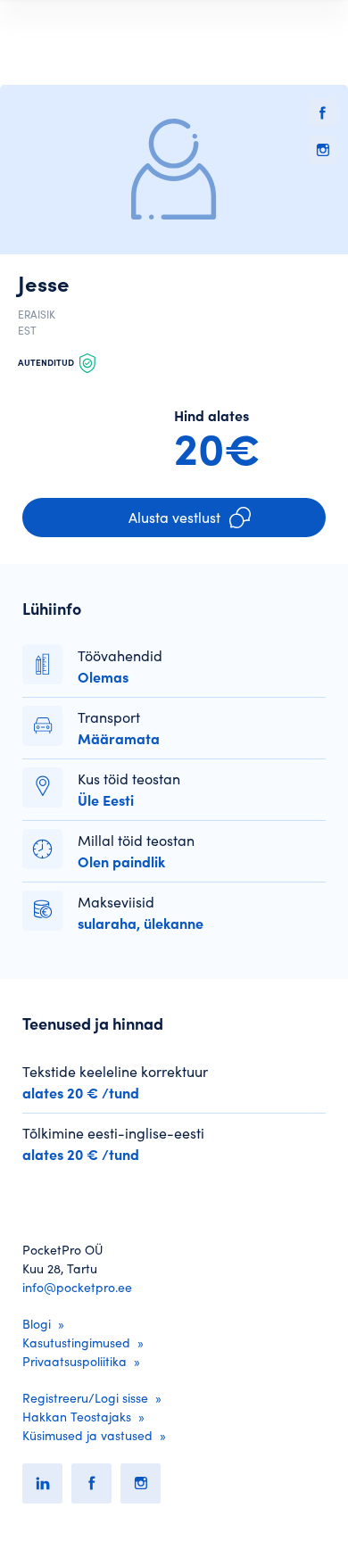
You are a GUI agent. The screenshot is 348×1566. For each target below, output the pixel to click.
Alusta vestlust (174, 517)
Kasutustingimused (76, 1343)
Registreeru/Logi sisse (85, 1398)
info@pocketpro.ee (77, 1288)
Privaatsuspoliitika (74, 1362)
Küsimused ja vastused (87, 1436)
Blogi (36, 1324)
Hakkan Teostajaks (76, 1417)
